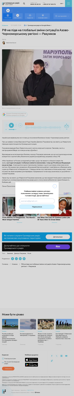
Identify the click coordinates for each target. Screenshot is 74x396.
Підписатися (37, 207)
